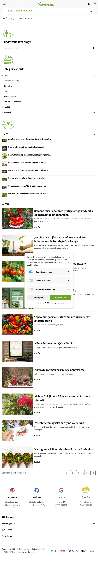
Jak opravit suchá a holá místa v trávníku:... (27, 178)
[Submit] (91, 11)
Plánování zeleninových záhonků (54, 343)
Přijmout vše (60, 298)
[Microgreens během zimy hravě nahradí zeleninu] (17, 457)
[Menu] (4, 3)
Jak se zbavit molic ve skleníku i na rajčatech (28, 170)
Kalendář (8, 112)
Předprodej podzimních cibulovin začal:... (27, 147)
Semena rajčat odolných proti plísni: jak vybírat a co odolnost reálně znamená (63, 212)
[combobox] (45, 11)
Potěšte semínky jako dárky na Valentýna (59, 423)
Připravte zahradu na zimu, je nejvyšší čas (59, 369)
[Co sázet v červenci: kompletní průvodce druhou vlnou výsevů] (4, 140)
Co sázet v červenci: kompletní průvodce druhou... (30, 139)
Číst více (37, 227)
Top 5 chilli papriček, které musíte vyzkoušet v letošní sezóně (62, 318)
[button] (90, 134)
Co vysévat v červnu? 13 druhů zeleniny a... (27, 186)
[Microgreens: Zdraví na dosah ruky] (17, 298)
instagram (12, 497)
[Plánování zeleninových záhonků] (17, 351)
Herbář (7, 107)
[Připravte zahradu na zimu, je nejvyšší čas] (17, 377)
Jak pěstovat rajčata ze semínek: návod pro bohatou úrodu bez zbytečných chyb (60, 239)
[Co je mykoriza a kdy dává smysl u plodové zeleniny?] (4, 163)
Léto (6, 134)
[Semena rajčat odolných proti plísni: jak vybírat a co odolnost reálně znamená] (17, 218)
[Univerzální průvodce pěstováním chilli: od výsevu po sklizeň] (4, 194)
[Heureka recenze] (85, 490)
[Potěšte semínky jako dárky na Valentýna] (17, 430)
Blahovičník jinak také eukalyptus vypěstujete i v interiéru (62, 398)
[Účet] (88, 3)
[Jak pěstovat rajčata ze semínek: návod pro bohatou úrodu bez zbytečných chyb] (17, 245)
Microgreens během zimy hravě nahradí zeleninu (63, 449)
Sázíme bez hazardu (12, 102)
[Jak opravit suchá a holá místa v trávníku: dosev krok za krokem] (4, 179)
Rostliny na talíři (10, 96)
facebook (37, 497)
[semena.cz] (46, 4)
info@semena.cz (23, 549)
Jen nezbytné (37, 298)
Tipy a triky (8, 86)
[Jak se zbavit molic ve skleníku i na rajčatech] (4, 171)
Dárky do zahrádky (11, 81)
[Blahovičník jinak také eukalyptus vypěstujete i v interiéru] (17, 404)
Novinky (7, 91)
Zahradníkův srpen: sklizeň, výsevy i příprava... (29, 155)
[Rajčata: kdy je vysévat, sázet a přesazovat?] (17, 271)
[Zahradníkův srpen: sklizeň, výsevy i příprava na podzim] (4, 156)
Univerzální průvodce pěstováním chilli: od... (28, 194)
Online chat (39, 549)
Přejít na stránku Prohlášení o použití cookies (49, 303)
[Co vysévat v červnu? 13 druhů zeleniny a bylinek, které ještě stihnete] (4, 187)
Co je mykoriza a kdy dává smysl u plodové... (28, 162)
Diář (6, 75)
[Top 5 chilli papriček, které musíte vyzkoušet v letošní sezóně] (17, 324)
